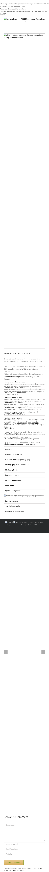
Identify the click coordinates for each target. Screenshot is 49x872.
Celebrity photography (13, 397)
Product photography (13, 480)
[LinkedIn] (11, 356)
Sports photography (12, 490)
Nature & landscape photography (17, 459)
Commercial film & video (14, 402)
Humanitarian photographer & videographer (22, 439)
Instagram (9, 449)
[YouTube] (14, 356)
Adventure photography (14, 377)
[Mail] (21, 356)
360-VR (7, 371)
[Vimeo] (17, 356)
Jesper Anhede (20, 525)
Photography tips (11, 470)
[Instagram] (8, 356)
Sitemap (41, 525)
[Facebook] (4, 356)
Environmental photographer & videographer (22, 423)
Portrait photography (13, 475)
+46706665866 (32, 525)
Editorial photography (13, 418)
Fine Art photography (13, 433)
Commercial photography (14, 408)
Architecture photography (15, 387)
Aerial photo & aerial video (15, 382)
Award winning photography (16, 392)
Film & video (9, 428)
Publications (9, 485)
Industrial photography (14, 444)
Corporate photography (14, 413)
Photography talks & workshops (17, 465)
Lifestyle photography (13, 454)
